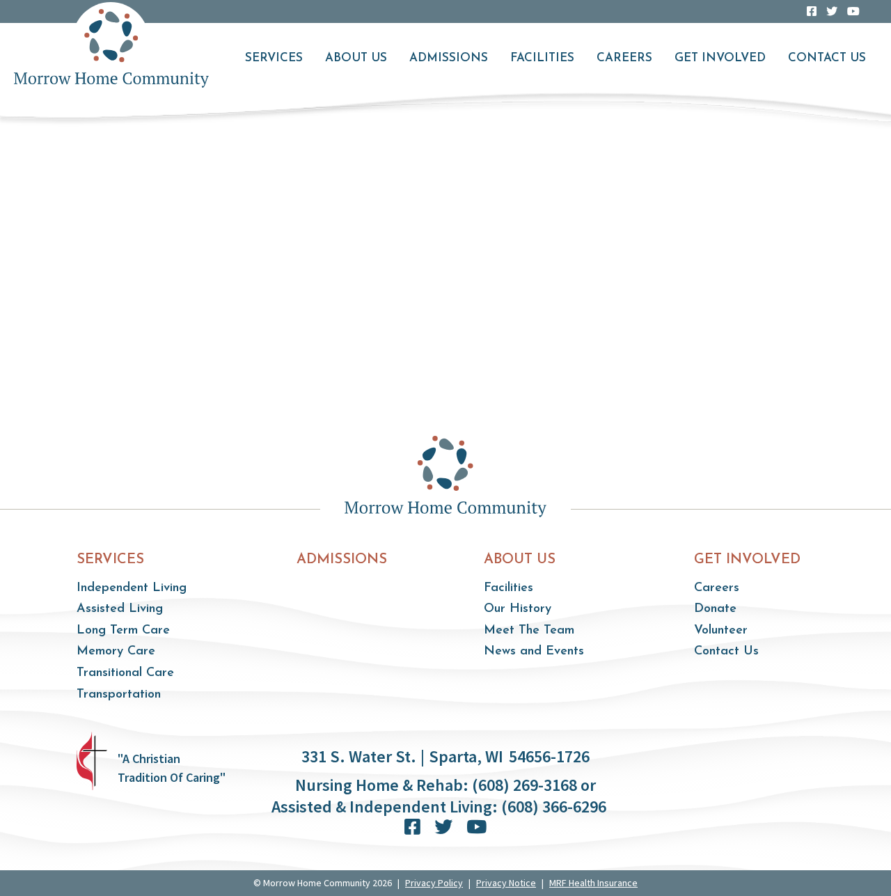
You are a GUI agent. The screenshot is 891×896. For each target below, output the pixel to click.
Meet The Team (529, 630)
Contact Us (827, 58)
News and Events (534, 651)
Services (274, 58)
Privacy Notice (506, 883)
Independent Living (132, 588)
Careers (624, 58)
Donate (715, 609)
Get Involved (720, 58)
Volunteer (721, 630)
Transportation (119, 695)
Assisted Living (120, 609)
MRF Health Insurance (593, 883)
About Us (356, 58)
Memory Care (116, 651)
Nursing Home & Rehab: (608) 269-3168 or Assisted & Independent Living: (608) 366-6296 (438, 795)
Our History (517, 609)
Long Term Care (123, 630)
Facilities (542, 58)
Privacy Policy (434, 883)
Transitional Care (125, 673)
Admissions (448, 58)
